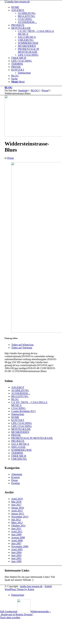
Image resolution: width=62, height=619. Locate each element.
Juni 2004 (16, 552)
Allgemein (16, 474)
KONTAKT (17, 420)
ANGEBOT (17, 387)
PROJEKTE (17, 441)
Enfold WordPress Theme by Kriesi (28, 588)
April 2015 (17, 510)
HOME (15, 417)
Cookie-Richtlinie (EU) (23, 411)
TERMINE (17, 453)
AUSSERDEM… (20, 393)
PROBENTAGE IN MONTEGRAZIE (32, 438)
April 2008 (17, 540)
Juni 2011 (16, 528)
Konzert (15, 477)
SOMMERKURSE (21, 450)
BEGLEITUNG (19, 396)
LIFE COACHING (21, 423)
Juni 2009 (16, 534)
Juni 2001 (16, 558)
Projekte (15, 483)
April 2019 (17, 498)
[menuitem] (34, 7)
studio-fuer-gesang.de (31, 586)
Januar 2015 (17, 513)
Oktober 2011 (18, 525)
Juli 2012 (16, 519)
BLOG (8, 87)
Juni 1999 (16, 561)
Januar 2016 (17, 507)
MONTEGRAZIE (21, 429)
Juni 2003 (16, 555)
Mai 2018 (16, 501)
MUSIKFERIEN (20, 432)
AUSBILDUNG (20, 390)
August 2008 (18, 537)
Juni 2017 (16, 504)
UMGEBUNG (19, 458)
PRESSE (16, 435)
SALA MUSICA (20, 444)
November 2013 (19, 516)
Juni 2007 (16, 543)
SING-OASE (18, 447)
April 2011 (16, 531)
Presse (10, 158)
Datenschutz (17, 414)
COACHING (18, 408)
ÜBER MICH (18, 455)
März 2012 (17, 522)
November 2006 (19, 546)
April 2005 (17, 549)
